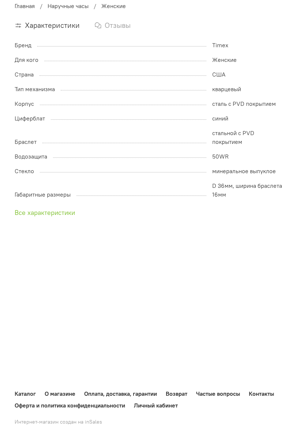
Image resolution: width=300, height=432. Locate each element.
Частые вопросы (218, 393)
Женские (113, 6)
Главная (25, 6)
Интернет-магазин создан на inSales (58, 421)
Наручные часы (68, 6)
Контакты (261, 393)
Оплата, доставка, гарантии (120, 393)
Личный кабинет (156, 405)
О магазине (60, 393)
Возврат (176, 393)
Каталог (25, 393)
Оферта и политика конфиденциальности (70, 405)
